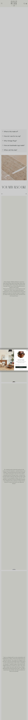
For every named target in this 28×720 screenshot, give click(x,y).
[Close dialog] (27, 350)
